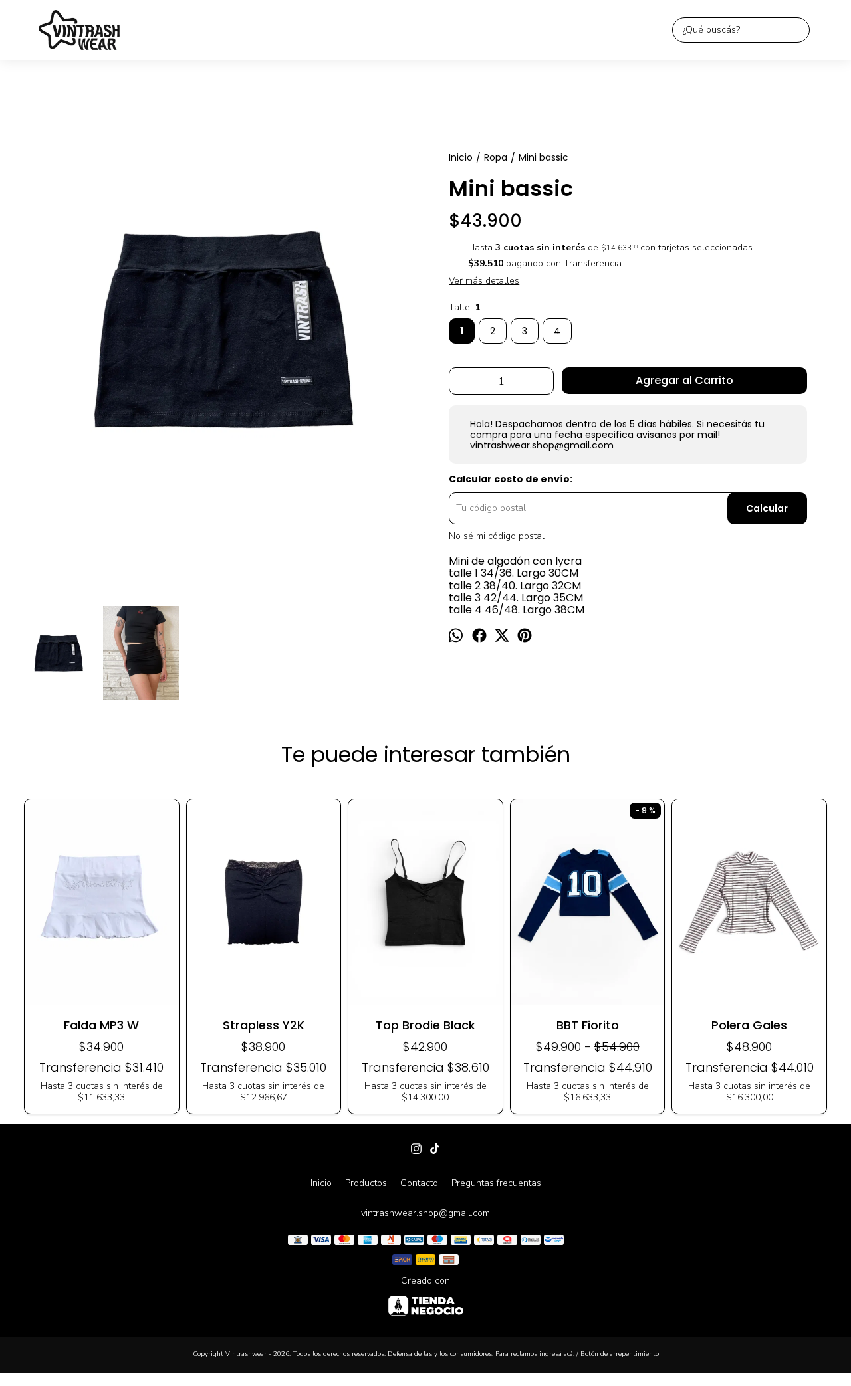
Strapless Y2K (263, 1025)
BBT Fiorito (587, 1025)
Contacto (419, 1183)
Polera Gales (749, 1025)
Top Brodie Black (425, 1025)
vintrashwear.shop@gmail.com (425, 1213)
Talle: (464, 307)
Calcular (767, 508)
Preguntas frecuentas (496, 1183)
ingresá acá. (557, 1354)
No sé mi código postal (497, 536)
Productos (366, 1183)
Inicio (321, 1183)
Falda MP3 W (101, 1025)
